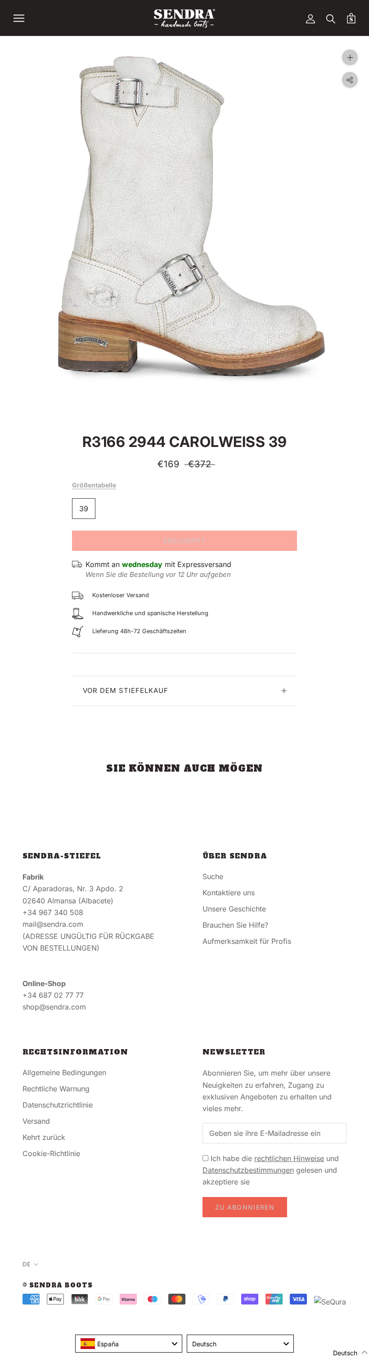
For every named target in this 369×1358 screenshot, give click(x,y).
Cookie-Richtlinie (51, 1153)
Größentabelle (94, 485)
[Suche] (331, 18)
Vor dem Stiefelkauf (125, 690)
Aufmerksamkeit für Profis (246, 941)
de (26, 1264)
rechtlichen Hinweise (289, 1158)
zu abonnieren (244, 1207)
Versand (36, 1121)
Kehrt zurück (43, 1137)
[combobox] (128, 1344)
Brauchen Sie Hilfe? (235, 924)
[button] (345, 1352)
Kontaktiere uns (228, 892)
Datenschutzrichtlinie (57, 1104)
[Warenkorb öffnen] (351, 18)
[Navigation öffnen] (19, 18)
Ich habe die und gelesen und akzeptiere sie (270, 1170)
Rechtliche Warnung (56, 1088)
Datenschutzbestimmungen (248, 1170)
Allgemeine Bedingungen (64, 1072)
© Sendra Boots (57, 1285)
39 (83, 508)
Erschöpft (184, 541)
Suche (212, 876)
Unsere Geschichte (234, 908)
